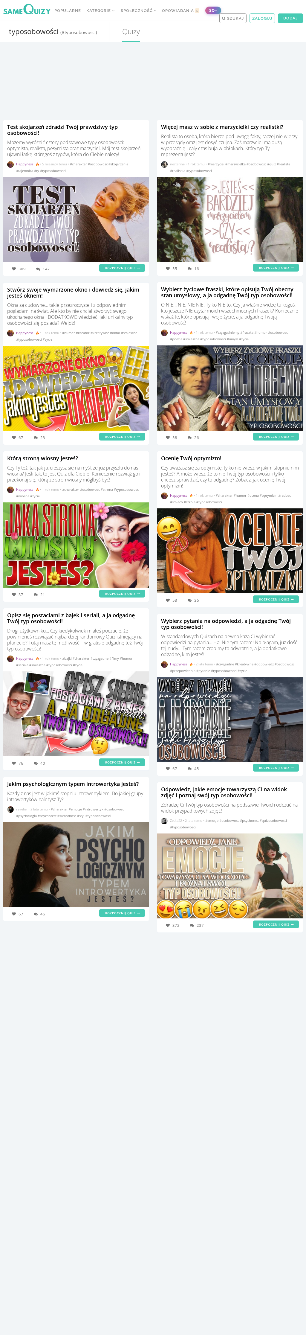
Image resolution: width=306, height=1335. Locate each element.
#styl (81, 815)
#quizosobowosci (273, 820)
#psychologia (27, 815)
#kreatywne (100, 332)
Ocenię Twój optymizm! (191, 458)
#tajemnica (25, 170)
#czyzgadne (100, 658)
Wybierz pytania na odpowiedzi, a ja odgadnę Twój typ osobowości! (226, 623)
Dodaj (290, 18)
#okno (115, 332)
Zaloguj (262, 18)
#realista (283, 164)
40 (42, 763)
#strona (107, 489)
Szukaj (235, 18)
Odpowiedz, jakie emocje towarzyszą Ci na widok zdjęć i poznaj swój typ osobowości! (224, 792)
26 (196, 437)
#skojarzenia (118, 164)
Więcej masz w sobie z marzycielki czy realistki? (222, 126)
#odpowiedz (264, 664)
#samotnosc (67, 815)
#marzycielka (236, 164)
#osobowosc (98, 164)
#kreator (83, 332)
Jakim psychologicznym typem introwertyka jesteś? (73, 783)
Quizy (131, 31)
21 (42, 594)
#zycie (47, 339)
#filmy (114, 658)
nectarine (177, 164)
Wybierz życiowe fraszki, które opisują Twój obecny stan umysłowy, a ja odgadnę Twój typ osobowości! (227, 292)
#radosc (284, 495)
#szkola (190, 502)
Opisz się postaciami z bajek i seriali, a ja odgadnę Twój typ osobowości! (71, 618)
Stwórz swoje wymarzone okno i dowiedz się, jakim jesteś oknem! (73, 292)
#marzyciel (216, 164)
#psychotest (47, 815)
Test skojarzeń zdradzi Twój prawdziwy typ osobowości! (62, 129)
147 (46, 269)
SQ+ (213, 10)
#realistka (178, 170)
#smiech (177, 502)
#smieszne (129, 332)
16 (196, 268)
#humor (69, 332)
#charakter (79, 164)
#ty (37, 170)
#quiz (272, 164)
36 (196, 600)
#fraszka (247, 332)
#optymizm (269, 495)
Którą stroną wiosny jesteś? (42, 458)
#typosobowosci (53, 170)
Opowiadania (180, 10)
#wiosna (23, 496)
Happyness (24, 164)
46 (42, 914)
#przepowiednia (183, 670)
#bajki (67, 658)
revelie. (21, 809)
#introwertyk (93, 809)
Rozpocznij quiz (121, 268)
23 (42, 437)
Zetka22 (176, 820)
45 (196, 768)
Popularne (67, 10)
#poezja (176, 339)
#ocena (253, 495)
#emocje (76, 809)
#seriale (22, 665)
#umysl (233, 339)
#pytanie (203, 670)
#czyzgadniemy (228, 332)
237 (200, 925)
